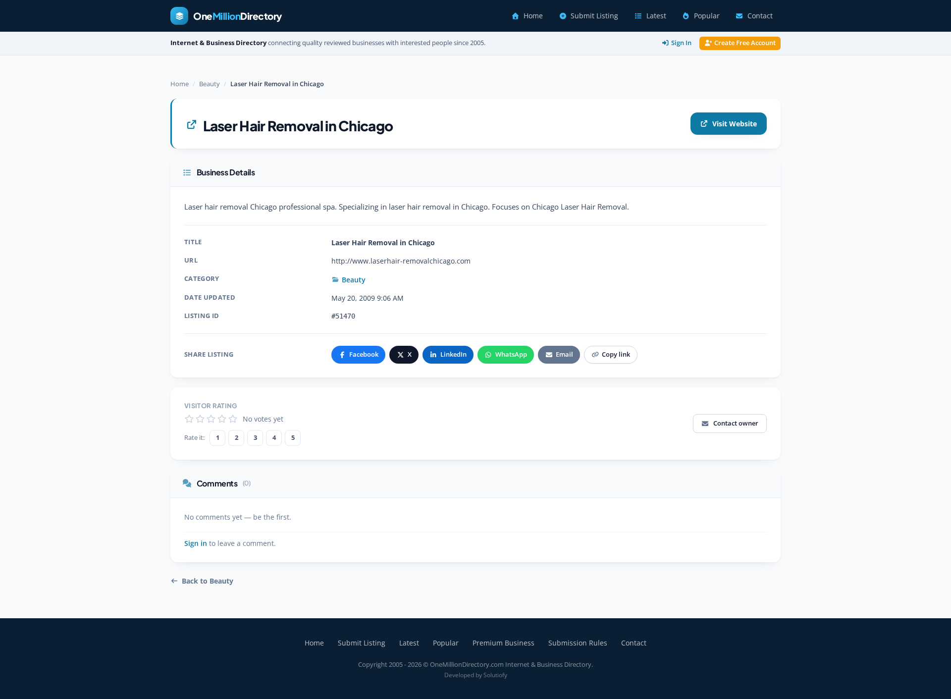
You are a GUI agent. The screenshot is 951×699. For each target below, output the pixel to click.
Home (533, 15)
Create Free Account (745, 43)
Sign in (195, 543)
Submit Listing (594, 15)
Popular (707, 15)
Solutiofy (495, 675)
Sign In (681, 43)
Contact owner (735, 423)
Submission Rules (577, 642)
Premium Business (503, 642)
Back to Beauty (207, 581)
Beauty (209, 83)
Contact (760, 15)
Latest (656, 15)
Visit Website (734, 123)
